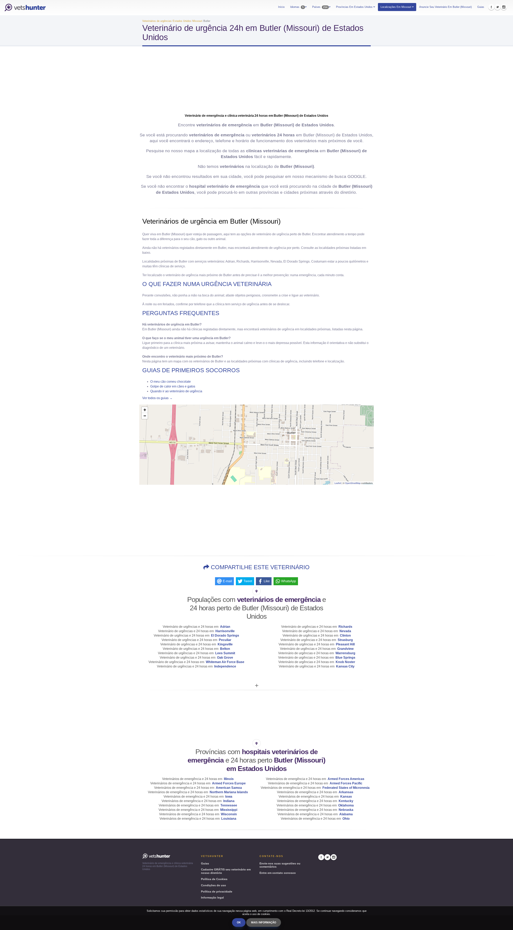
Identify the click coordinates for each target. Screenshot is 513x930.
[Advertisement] (256, 81)
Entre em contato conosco (278, 872)
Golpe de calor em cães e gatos (172, 386)
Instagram (504, 7)
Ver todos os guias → (157, 398)
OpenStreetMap (353, 483)
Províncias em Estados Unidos (354, 6)
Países (319, 7)
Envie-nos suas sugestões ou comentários (280, 865)
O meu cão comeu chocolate (170, 381)
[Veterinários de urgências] (25, 8)
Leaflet (337, 483)
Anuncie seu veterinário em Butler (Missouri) (445, 6)
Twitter (498, 7)
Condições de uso (213, 885)
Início (281, 6)
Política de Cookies (214, 879)
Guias (480, 6)
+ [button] (144, 409)
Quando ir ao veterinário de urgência (176, 391)
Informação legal (212, 897)
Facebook (491, 7)
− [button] (144, 415)
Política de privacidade (216, 891)
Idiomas (297, 7)
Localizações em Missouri (396, 6)
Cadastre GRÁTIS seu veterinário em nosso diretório (226, 871)
